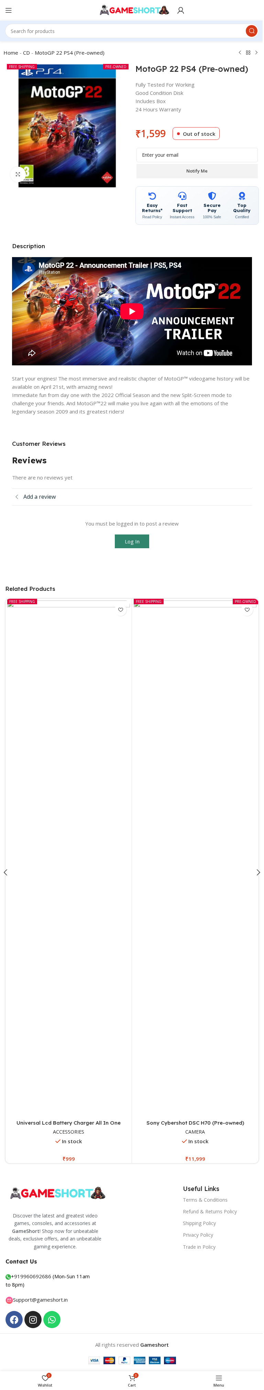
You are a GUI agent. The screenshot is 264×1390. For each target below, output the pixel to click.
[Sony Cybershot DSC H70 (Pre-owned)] (195, 858)
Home (10, 52)
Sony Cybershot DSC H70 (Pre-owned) (195, 1122)
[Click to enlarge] (18, 174)
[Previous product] (240, 53)
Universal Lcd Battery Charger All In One (68, 1122)
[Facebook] (14, 1319)
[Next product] (256, 53)
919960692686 (32, 1276)
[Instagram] (33, 1319)
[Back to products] (248, 53)
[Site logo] (132, 9)
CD (26, 52)
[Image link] (56, 1193)
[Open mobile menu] (8, 10)
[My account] (181, 10)
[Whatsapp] (51, 1319)
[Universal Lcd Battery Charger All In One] (68, 858)
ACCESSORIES (68, 1131)
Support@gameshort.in (40, 1299)
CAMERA (195, 1131)
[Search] (251, 31)
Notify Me (197, 171)
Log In (132, 541)
